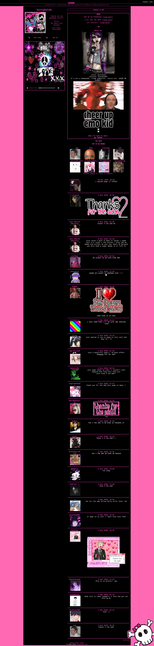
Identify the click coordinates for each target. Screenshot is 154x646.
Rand (72, 5)
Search (105, 5)
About (72, 643)
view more (108, 17)
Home (48, 5)
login (92, 174)
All (59, 5)
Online (81, 5)
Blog (97, 5)
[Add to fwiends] (53, 38)
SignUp (145, 2)
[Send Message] (35, 38)
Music (90, 5)
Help (77, 643)
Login (151, 2)
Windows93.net (82, 644)
